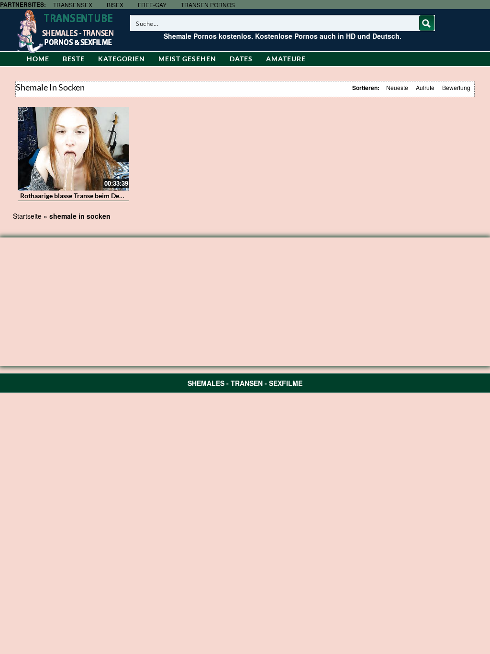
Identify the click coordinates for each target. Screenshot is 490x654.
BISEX (115, 4)
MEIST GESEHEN (187, 59)
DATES (241, 59)
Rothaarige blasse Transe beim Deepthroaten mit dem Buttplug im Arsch (127, 196)
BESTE (74, 59)
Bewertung (456, 87)
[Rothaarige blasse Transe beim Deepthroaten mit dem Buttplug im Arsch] (73, 148)
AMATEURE (286, 59)
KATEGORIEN (121, 59)
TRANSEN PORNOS (208, 4)
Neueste (397, 87)
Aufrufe (425, 87)
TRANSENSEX (72, 4)
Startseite (27, 216)
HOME (38, 59)
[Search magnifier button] (426, 23)
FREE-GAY (152, 4)
